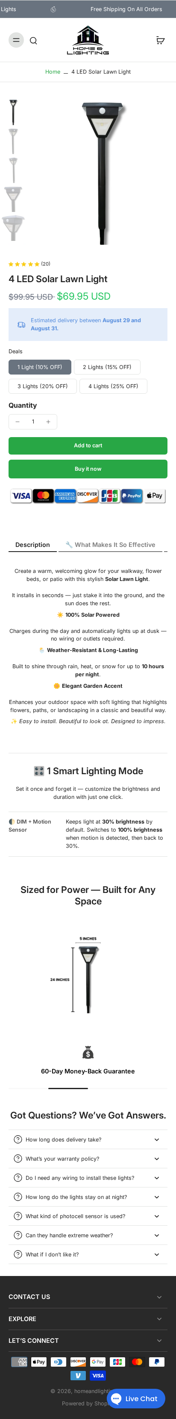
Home (52, 72)
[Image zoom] (103, 172)
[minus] (17, 422)
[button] (88, 446)
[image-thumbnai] (13, 112)
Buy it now (88, 469)
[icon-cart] (158, 40)
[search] (33, 40)
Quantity (23, 405)
